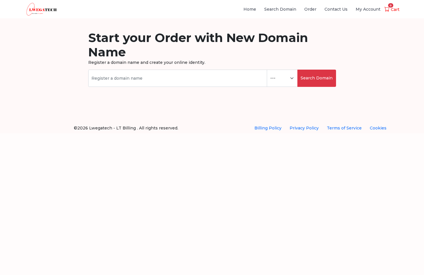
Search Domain (280, 9)
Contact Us (336, 9)
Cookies (378, 128)
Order (310, 9)
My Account (368, 9)
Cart (394, 9)
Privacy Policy (304, 128)
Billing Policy (268, 128)
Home (249, 9)
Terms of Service (344, 128)
